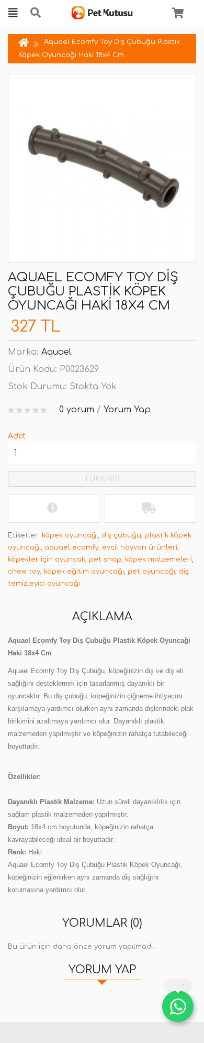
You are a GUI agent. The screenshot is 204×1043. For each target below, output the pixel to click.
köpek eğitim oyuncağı (84, 571)
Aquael (56, 352)
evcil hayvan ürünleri (139, 547)
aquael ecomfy (71, 547)
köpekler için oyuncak (46, 559)
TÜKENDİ (102, 479)
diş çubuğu (121, 535)
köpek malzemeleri (158, 559)
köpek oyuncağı (70, 535)
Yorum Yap (127, 409)
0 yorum (76, 409)
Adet (17, 436)
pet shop (105, 559)
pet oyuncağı (151, 571)
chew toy (24, 571)
